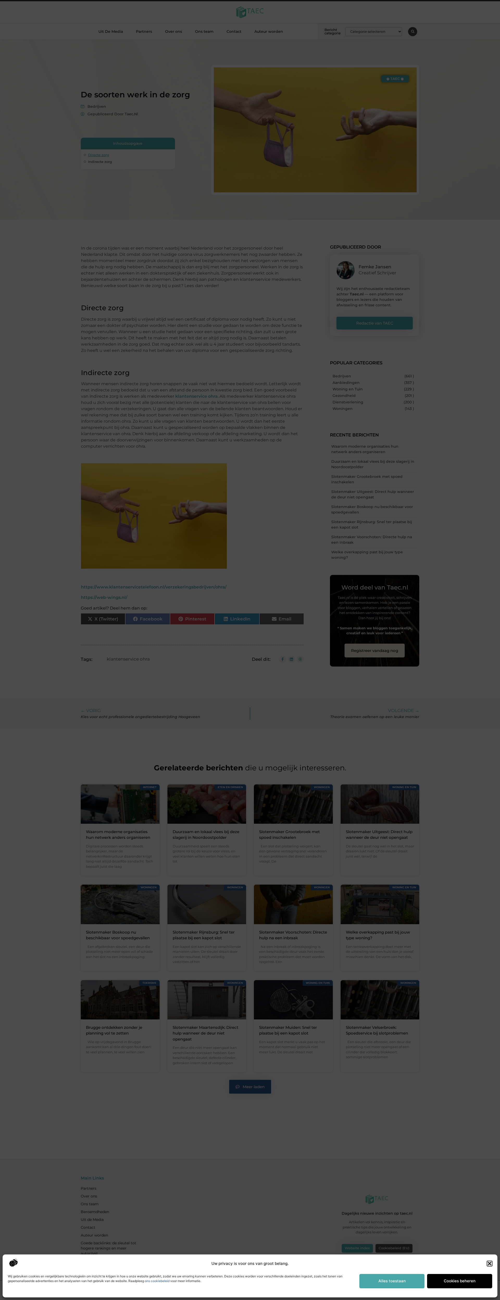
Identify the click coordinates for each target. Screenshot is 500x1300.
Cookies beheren (460, 1280)
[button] (489, 1263)
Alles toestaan (392, 1280)
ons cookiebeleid (157, 1281)
